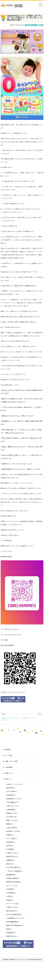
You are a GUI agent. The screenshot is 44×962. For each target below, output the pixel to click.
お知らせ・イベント (13, 784)
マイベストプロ (11, 903)
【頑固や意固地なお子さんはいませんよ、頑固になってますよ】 (21, 469)
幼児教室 (9, 932)
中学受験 (9, 889)
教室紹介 (8, 749)
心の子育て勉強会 (12, 914)
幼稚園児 (9, 860)
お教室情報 (10, 809)
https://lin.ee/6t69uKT (7, 645)
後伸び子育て (11, 856)
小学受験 (9, 849)
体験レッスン (9, 773)
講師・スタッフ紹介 (11, 761)
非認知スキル (11, 813)
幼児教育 (9, 795)
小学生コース (11, 853)
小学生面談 (10, 893)
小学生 (9, 896)
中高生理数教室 (11, 922)
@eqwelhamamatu (6, 556)
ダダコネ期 (10, 791)
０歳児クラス (11, 907)
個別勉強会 (10, 874)
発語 (8, 929)
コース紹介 (8, 755)
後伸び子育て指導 (12, 882)
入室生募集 (8, 767)
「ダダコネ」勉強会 (13, 871)
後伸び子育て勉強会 (13, 925)
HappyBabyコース (12, 798)
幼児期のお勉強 (11, 878)
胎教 (8, 824)
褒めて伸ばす (11, 911)
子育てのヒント (11, 806)
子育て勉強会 (11, 802)
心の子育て (10, 817)
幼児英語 (9, 842)
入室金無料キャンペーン (14, 918)
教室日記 (9, 788)
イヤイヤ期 (10, 838)
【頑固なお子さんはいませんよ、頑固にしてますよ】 (17, 416)
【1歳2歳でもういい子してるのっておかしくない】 (17, 464)
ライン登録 (4, 640)
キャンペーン (11, 885)
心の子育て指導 (11, 867)
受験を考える (11, 936)
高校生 (9, 900)
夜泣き (9, 864)
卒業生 (9, 835)
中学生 (9, 845)
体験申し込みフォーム (8, 546)
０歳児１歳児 (11, 827)
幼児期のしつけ (11, 831)
